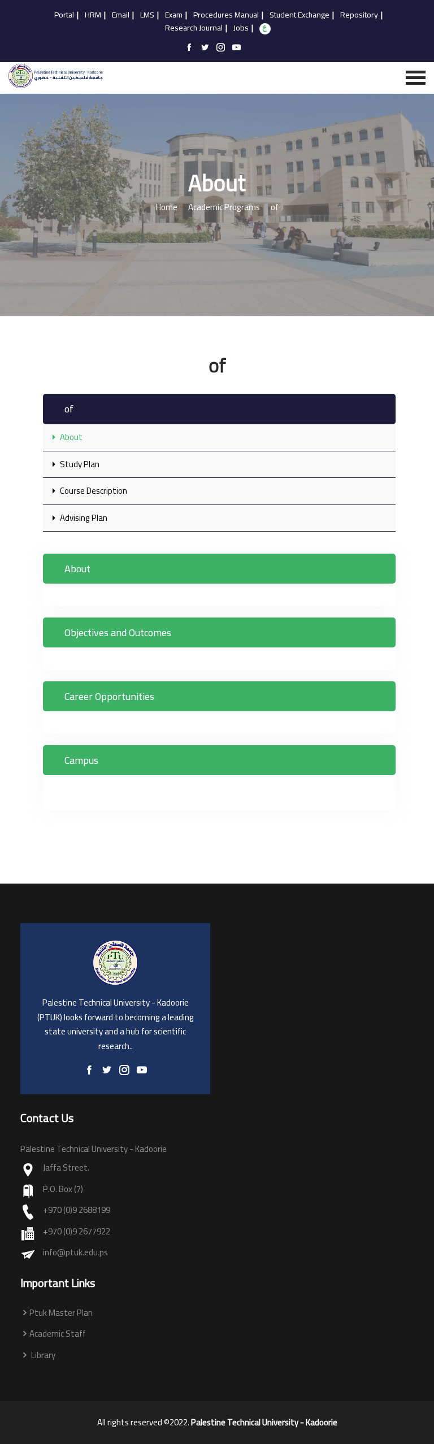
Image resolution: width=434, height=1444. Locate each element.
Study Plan (78, 464)
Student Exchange (299, 15)
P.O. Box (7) (63, 1189)
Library (42, 1355)
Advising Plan (82, 518)
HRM (93, 15)
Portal (64, 15)
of (275, 207)
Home (166, 207)
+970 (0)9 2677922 (76, 1231)
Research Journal (194, 28)
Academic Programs (224, 207)
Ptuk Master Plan (61, 1313)
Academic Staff (57, 1334)
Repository (359, 15)
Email (120, 15)
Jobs (241, 28)
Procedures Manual (226, 15)
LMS (147, 15)
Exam (174, 15)
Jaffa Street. (66, 1168)
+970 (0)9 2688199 (76, 1210)
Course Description (92, 490)
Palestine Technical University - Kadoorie (264, 1422)
